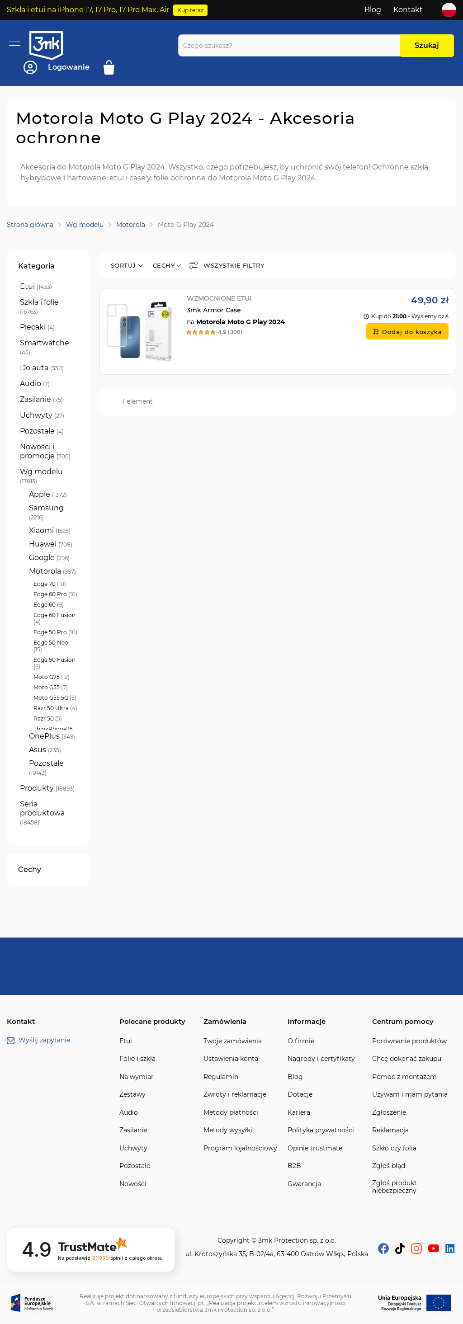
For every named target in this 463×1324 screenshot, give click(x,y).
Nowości (132, 1184)
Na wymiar (136, 1077)
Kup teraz (190, 10)
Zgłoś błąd (388, 1166)
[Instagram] (416, 1251)
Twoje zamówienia (232, 1041)
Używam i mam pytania (410, 1094)
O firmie (301, 1041)
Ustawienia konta (230, 1059)
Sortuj (123, 265)
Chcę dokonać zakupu (406, 1059)
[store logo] (54, 45)
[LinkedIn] (450, 1250)
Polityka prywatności (321, 1130)
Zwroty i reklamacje (234, 1094)
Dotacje (300, 1094)
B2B (294, 1166)
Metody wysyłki (227, 1130)
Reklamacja (390, 1130)
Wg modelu (85, 225)
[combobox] (291, 45)
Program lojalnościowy (240, 1148)
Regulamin (220, 1077)
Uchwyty (133, 1148)
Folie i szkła (137, 1059)
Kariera (299, 1113)
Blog (372, 9)
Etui (125, 1041)
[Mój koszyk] (112, 67)
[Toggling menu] (14, 45)
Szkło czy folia (394, 1148)
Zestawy (132, 1094)
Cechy (164, 265)
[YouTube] (433, 1249)
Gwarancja (304, 1184)
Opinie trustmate (315, 1148)
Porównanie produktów (409, 1041)
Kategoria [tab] (36, 266)
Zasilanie (133, 1130)
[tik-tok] (400, 1251)
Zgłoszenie (389, 1113)
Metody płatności (230, 1113)
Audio (128, 1113)
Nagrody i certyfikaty (321, 1059)
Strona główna (30, 225)
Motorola (130, 225)
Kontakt (408, 9)
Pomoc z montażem (404, 1077)
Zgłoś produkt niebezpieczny (394, 1187)
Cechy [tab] (29, 869)
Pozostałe (134, 1166)
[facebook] (383, 1251)
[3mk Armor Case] (278, 331)
